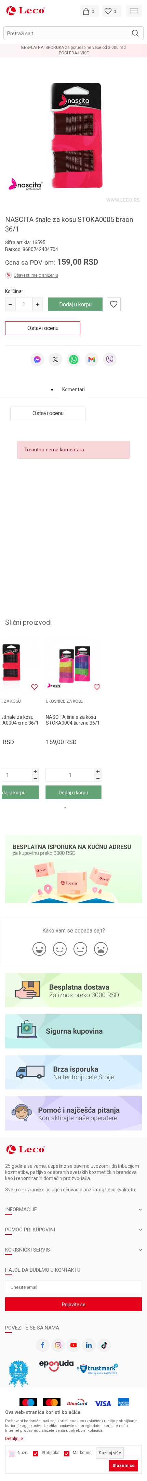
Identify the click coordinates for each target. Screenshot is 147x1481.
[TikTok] (104, 1345)
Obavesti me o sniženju (36, 275)
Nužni (23, 1453)
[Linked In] (89, 1345)
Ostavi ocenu (42, 328)
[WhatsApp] (73, 359)
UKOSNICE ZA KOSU (64, 701)
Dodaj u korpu (75, 304)
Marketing (82, 1453)
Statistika (50, 1453)
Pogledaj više (74, 53)
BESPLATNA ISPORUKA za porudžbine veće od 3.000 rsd (73, 47)
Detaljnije (14, 1439)
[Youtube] (73, 1345)
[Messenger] (37, 359)
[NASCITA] (26, 183)
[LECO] (25, 10)
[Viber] (110, 359)
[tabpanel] (73, 136)
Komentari (73, 389)
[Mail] (91, 359)
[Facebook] (43, 1345)
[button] (73, 33)
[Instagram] (58, 1345)
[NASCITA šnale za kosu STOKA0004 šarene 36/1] (74, 666)
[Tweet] (55, 359)
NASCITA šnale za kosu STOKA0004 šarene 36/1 (73, 720)
